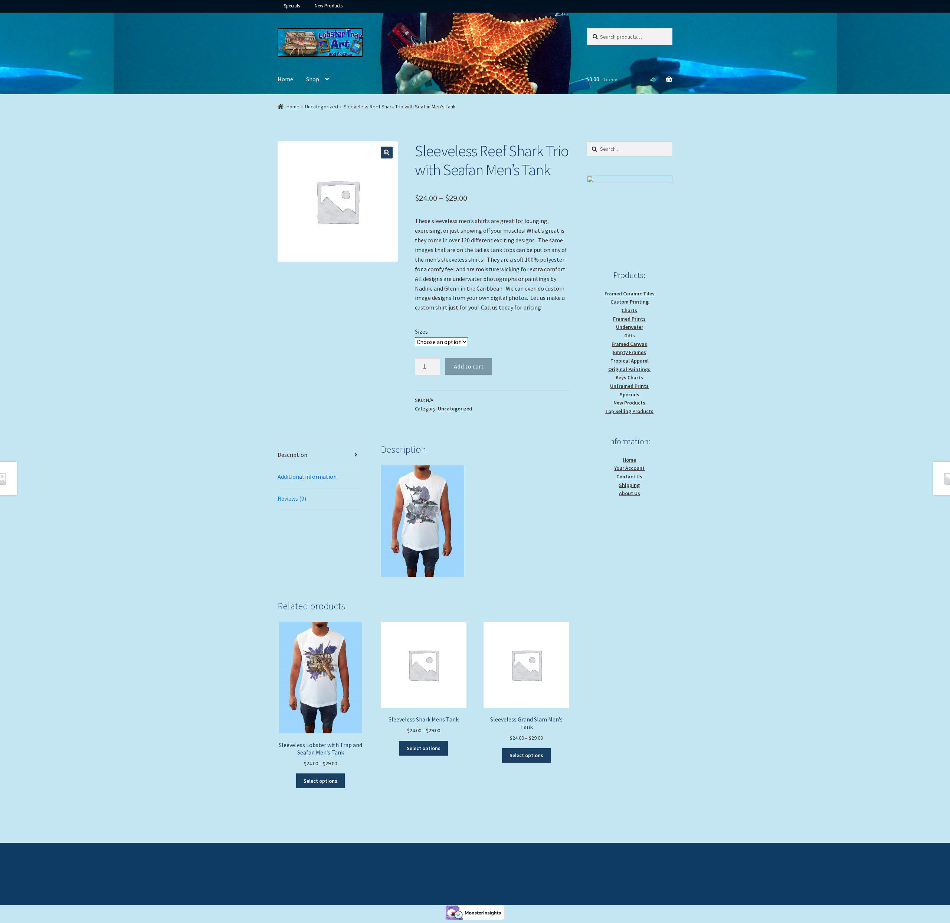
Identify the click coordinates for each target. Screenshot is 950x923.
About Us (629, 493)
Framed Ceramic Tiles (630, 293)
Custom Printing (629, 301)
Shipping (629, 485)
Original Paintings (629, 369)
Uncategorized (321, 106)
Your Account (629, 468)
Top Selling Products (629, 411)
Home (285, 79)
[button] (387, 152)
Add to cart (469, 366)
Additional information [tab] (307, 476)
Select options (320, 781)
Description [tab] (292, 454)
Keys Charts (629, 377)
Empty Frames (629, 352)
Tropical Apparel (629, 360)
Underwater (629, 327)
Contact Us (629, 476)
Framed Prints (629, 318)
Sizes (421, 331)
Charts (629, 310)
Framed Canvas (629, 344)
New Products (329, 6)
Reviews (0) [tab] (292, 498)
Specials (292, 6)
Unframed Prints (629, 386)
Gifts (629, 335)
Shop (312, 79)
